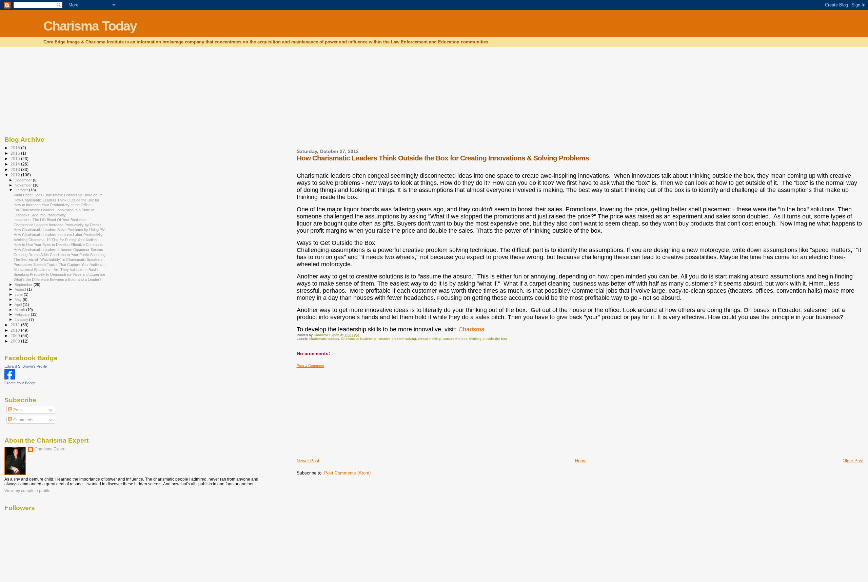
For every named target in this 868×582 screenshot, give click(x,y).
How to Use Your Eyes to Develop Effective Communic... (60, 244)
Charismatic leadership (358, 339)
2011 (16, 325)
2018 (16, 148)
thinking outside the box (488, 339)
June (19, 294)
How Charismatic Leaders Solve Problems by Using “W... (60, 230)
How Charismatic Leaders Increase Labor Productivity (58, 235)
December (24, 180)
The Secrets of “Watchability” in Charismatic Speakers (58, 259)
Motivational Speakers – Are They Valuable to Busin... (57, 270)
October (22, 190)
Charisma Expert (50, 449)
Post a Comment (310, 366)
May (19, 299)
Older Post (853, 460)
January (22, 319)
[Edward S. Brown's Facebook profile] (9, 378)
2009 (16, 335)
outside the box (455, 339)
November (24, 185)
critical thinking (429, 339)
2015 (16, 158)
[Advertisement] (347, 102)
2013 (16, 169)
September (24, 285)
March (20, 310)
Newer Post (308, 460)
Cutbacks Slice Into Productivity (40, 215)
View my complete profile (27, 490)
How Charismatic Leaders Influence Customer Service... (60, 250)
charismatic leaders (324, 339)
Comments (22, 420)
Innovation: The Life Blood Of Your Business (50, 220)
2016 (16, 153)
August (21, 289)
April (19, 305)
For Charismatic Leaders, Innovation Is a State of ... (56, 210)
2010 (16, 330)
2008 (16, 341)
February (23, 314)
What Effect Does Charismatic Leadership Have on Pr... (59, 195)
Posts (17, 410)
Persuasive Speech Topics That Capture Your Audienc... (60, 265)
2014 (16, 164)
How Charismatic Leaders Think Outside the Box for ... (58, 200)
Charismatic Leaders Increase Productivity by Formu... (59, 225)
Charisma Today (90, 26)
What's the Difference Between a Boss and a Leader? (57, 279)
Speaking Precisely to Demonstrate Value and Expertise (59, 274)
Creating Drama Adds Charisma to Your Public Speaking (59, 255)
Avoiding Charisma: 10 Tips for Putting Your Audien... (57, 240)
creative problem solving (397, 339)
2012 (16, 175)
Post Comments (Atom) (347, 473)
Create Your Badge (20, 383)
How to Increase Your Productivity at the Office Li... (55, 205)
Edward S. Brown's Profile (25, 366)
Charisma (471, 329)
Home (581, 460)
